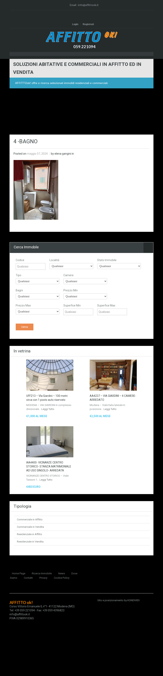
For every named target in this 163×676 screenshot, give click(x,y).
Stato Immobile (106, 260)
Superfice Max (106, 305)
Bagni (19, 290)
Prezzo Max (23, 305)
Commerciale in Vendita (30, 526)
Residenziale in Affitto (29, 534)
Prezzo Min (70, 290)
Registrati (88, 24)
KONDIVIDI (133, 600)
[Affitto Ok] (81, 36)
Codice (20, 260)
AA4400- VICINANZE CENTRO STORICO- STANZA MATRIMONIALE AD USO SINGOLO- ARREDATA (48, 466)
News (61, 573)
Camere (68, 275)
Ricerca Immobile (42, 573)
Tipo (18, 275)
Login (75, 24)
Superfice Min (72, 305)
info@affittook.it (88, 5)
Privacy (43, 577)
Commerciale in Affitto (30, 519)
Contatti (28, 577)
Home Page (18, 573)
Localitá (54, 260)
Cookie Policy (61, 577)
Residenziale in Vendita (30, 541)
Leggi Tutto (47, 409)
